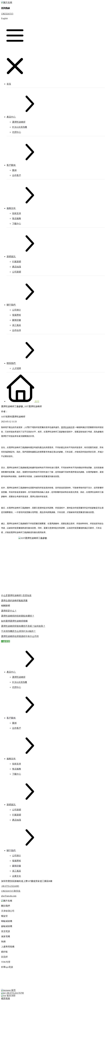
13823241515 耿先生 (10, 891)
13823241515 (7, 14)
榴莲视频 (5, 998)
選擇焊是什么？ (9, 611)
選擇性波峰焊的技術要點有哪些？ (17, 616)
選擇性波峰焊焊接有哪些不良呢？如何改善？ (23, 626)
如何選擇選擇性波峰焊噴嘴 (14, 621)
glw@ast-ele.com (8, 896)
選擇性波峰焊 (67, 427)
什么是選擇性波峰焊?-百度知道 (16, 595)
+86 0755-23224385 (10, 886)
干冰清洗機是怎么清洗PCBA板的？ (18, 631)
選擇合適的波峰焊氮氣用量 (14, 600)
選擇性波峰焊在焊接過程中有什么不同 (20, 636)
